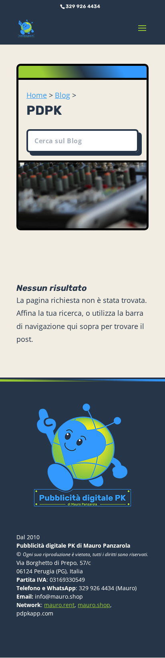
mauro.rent (59, 605)
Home (36, 95)
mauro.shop (94, 605)
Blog (62, 95)
